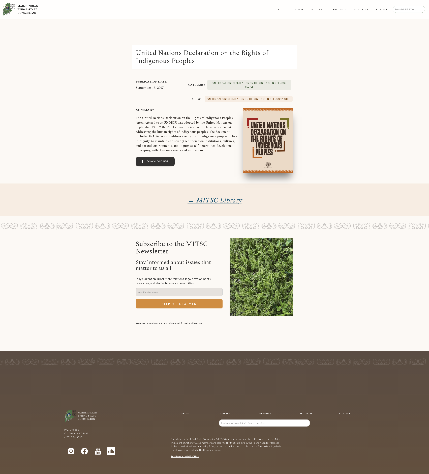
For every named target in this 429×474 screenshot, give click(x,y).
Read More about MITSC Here (185, 456)
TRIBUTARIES (339, 9)
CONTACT (344, 413)
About (282, 9)
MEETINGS (318, 9)
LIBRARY (298, 9)
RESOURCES (361, 9)
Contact (381, 9)
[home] (20, 9)
